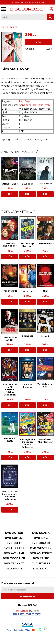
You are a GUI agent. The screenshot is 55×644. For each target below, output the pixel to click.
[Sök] (50, 17)
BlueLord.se (22, 611)
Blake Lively (43, 105)
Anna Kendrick (27, 105)
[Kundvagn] (51, 9)
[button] (3, 9)
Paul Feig (24, 101)
